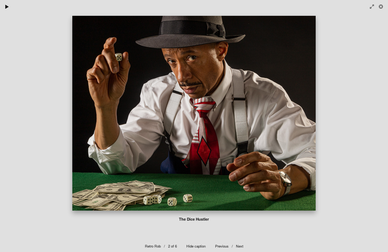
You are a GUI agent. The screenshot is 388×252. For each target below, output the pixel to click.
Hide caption (196, 246)
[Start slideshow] (7, 6)
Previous (222, 246)
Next (239, 246)
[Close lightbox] (381, 6)
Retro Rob (153, 246)
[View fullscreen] (369, 6)
